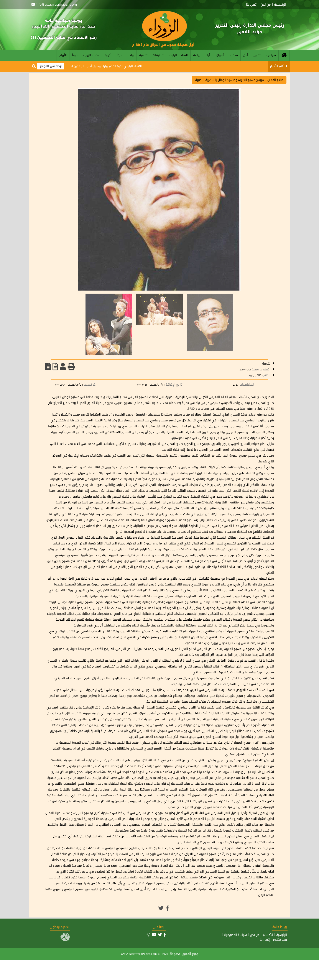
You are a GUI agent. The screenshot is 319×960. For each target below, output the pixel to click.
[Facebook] (167, 908)
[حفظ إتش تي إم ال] (55, 366)
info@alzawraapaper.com (56, 4)
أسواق (219, 55)
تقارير (256, 55)
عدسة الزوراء (91, 55)
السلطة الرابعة (178, 55)
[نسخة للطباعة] (71, 366)
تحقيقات (158, 55)
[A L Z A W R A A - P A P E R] (164, 40)
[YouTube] (154, 935)
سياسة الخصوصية (235, 934)
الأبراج (63, 55)
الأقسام (268, 934)
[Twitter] (160, 908)
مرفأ (119, 55)
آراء (208, 55)
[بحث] (33, 66)
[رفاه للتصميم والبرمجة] (65, 940)
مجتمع (234, 55)
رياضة (196, 55)
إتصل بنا (251, 4)
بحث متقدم (280, 939)
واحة (131, 55)
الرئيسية (280, 4)
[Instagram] (148, 935)
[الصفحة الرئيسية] (284, 55)
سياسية (271, 55)
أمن (245, 55)
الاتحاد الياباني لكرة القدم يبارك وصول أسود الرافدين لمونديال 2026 (118, 66)
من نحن (266, 4)
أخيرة (108, 55)
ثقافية (143, 55)
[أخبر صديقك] (63, 366)
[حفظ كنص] (48, 366)
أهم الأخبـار (277, 66)
